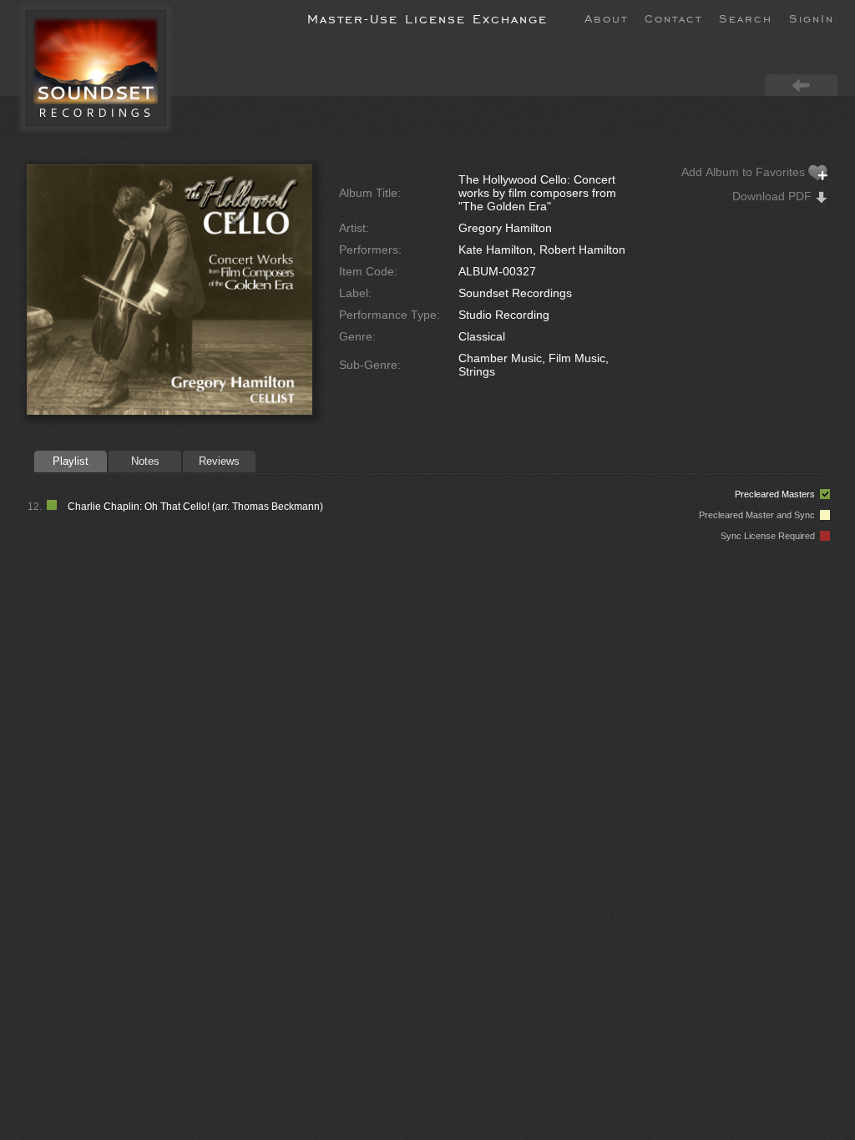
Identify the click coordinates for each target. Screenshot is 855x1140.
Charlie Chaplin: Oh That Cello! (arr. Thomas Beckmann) (195, 506)
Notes (145, 461)
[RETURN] (801, 84)
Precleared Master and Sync (759, 515)
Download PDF (773, 196)
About (606, 17)
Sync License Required (770, 536)
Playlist (71, 461)
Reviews (219, 461)
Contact (673, 17)
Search (745, 17)
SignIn (811, 17)
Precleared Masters (777, 494)
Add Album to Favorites (744, 172)
